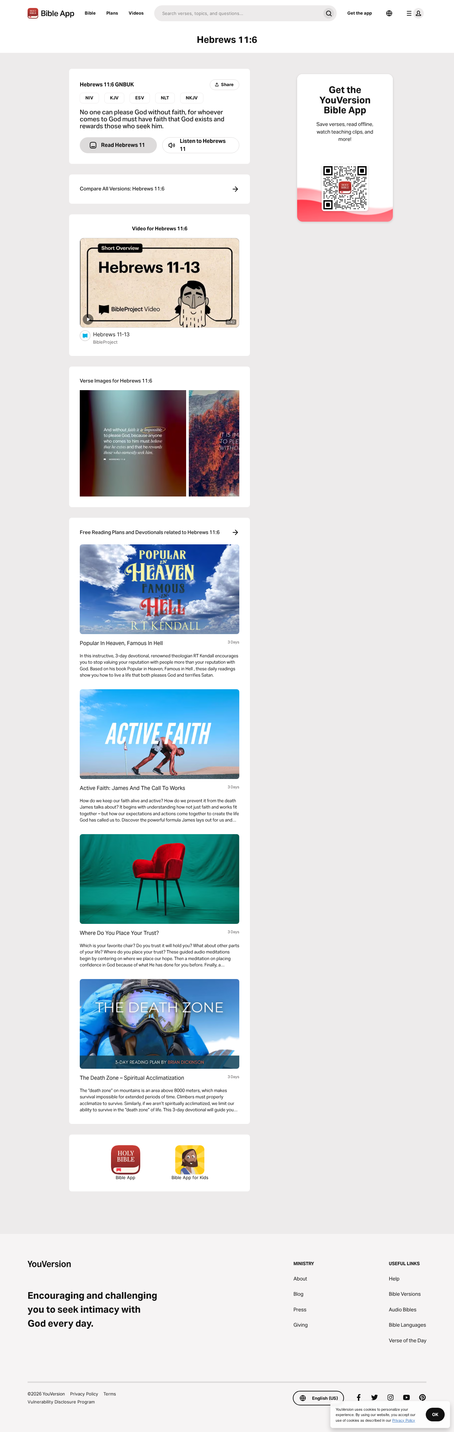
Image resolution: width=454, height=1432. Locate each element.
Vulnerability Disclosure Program (61, 1401)
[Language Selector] (389, 13)
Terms (109, 1393)
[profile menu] (413, 13)
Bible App (125, 1177)
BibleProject (105, 342)
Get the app (359, 13)
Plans (112, 13)
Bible (90, 13)
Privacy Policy (84, 1393)
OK (435, 1414)
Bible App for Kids (189, 1177)
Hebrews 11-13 (118, 334)
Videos (136, 13)
